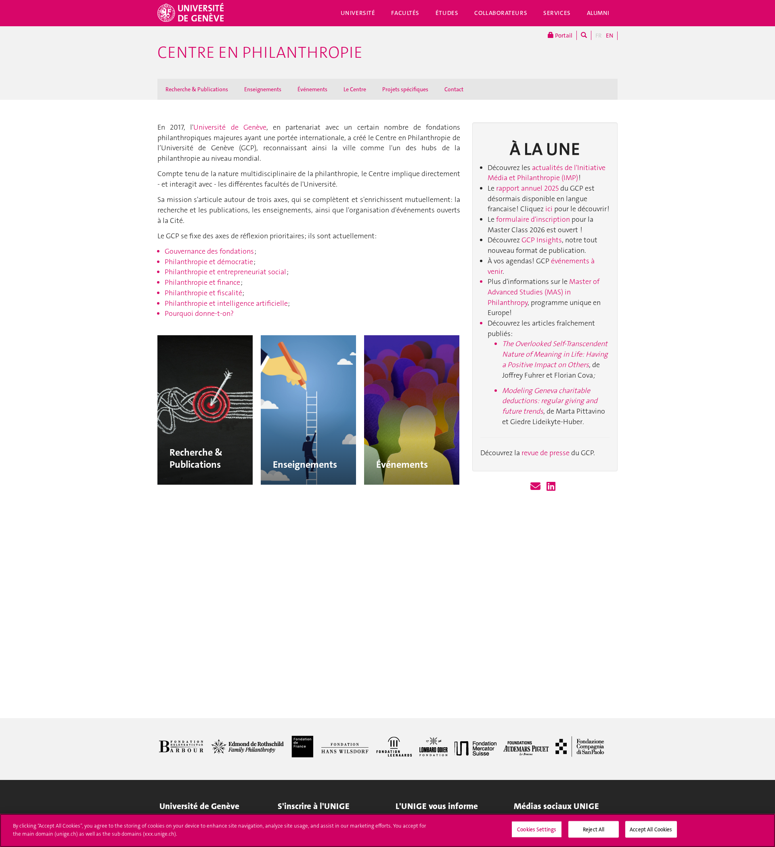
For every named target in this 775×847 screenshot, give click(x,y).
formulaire (513, 219)
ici (549, 209)
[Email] (535, 486)
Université (358, 13)
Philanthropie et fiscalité (203, 293)
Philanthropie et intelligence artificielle (226, 303)
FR (598, 36)
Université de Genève (229, 127)
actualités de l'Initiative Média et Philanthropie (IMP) (546, 173)
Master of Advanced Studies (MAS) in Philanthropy (543, 292)
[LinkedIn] (551, 486)
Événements (312, 89)
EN (609, 36)
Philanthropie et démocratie (209, 262)
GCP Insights (542, 240)
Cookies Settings (536, 829)
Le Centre (355, 89)
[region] (387, 830)
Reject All (593, 829)
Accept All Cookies (651, 829)
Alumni (598, 13)
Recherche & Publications (196, 89)
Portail (563, 36)
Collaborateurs (500, 13)
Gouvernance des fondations (209, 251)
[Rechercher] (584, 35)
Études (447, 13)
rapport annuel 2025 (528, 188)
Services (557, 13)
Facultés (405, 13)
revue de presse (546, 453)
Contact (453, 89)
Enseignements (262, 89)
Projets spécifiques (405, 89)
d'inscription (550, 219)
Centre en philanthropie (259, 52)
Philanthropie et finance (202, 282)
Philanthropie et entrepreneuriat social (225, 272)
